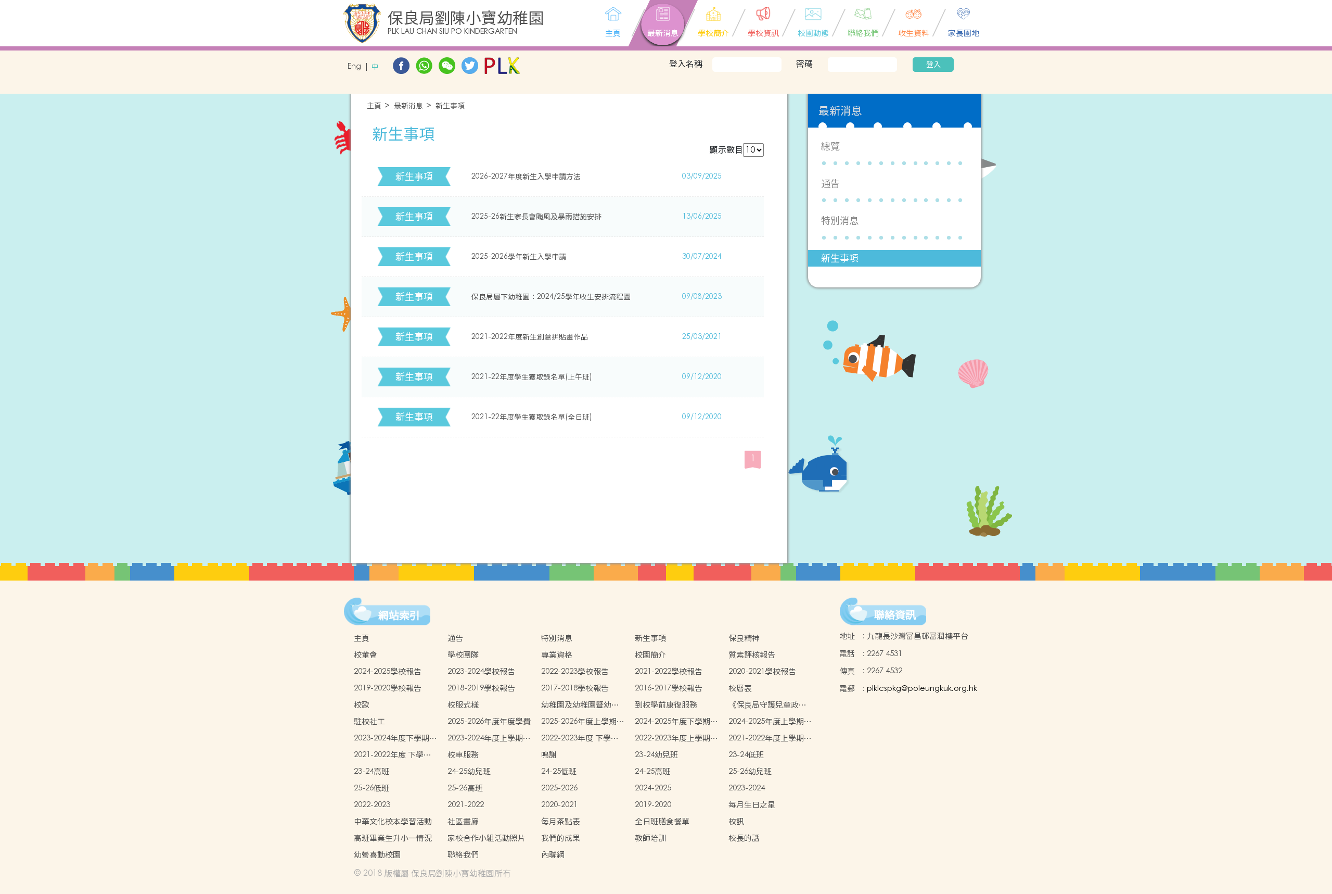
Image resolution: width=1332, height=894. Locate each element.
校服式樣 (463, 704)
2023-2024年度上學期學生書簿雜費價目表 (489, 738)
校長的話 (744, 838)
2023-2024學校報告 (481, 671)
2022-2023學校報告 (575, 671)
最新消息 (408, 106)
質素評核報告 (751, 654)
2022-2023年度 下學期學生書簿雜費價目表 (580, 738)
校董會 (365, 654)
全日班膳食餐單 (662, 821)
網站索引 (399, 615)
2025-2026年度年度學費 (489, 721)
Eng (354, 66)
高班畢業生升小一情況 (393, 838)
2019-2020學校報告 (387, 688)
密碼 (804, 63)
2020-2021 (559, 804)
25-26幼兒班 (750, 771)
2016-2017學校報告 (668, 688)
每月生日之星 (751, 804)
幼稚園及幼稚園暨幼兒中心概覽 (580, 705)
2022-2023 (372, 804)
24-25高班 (652, 771)
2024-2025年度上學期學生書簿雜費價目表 (770, 721)
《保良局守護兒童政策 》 (767, 705)
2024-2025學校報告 (387, 671)
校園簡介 (650, 654)
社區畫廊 (463, 821)
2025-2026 (559, 788)
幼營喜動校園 (377, 854)
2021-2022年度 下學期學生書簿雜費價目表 (392, 755)
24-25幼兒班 (469, 771)
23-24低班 (746, 754)
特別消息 (840, 220)
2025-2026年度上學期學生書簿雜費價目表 (582, 721)
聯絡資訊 (895, 615)
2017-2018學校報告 (575, 688)
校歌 (361, 704)
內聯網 (553, 854)
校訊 (736, 821)
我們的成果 (560, 838)
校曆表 (740, 688)
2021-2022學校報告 (668, 671)
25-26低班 (371, 788)
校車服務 (463, 754)
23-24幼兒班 (656, 754)
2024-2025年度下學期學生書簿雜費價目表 (676, 721)
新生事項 (450, 106)
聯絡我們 (463, 854)
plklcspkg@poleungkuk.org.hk (922, 688)
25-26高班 (465, 788)
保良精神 (744, 638)
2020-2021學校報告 (762, 671)
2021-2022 (465, 804)
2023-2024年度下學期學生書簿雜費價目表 (395, 738)
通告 (830, 183)
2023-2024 (746, 788)
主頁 (374, 106)
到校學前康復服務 (666, 704)
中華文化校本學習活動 (393, 821)
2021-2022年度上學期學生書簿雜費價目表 (770, 738)
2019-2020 (653, 804)
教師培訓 (650, 838)
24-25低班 (559, 771)
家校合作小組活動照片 (486, 838)
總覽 (830, 146)
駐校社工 (369, 721)
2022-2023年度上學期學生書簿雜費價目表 (676, 738)
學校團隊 (463, 654)
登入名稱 (685, 63)
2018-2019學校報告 (481, 688)
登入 (933, 64)
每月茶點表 (560, 821)
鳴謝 (549, 754)
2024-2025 (653, 788)
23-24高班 (371, 771)
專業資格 (556, 654)
